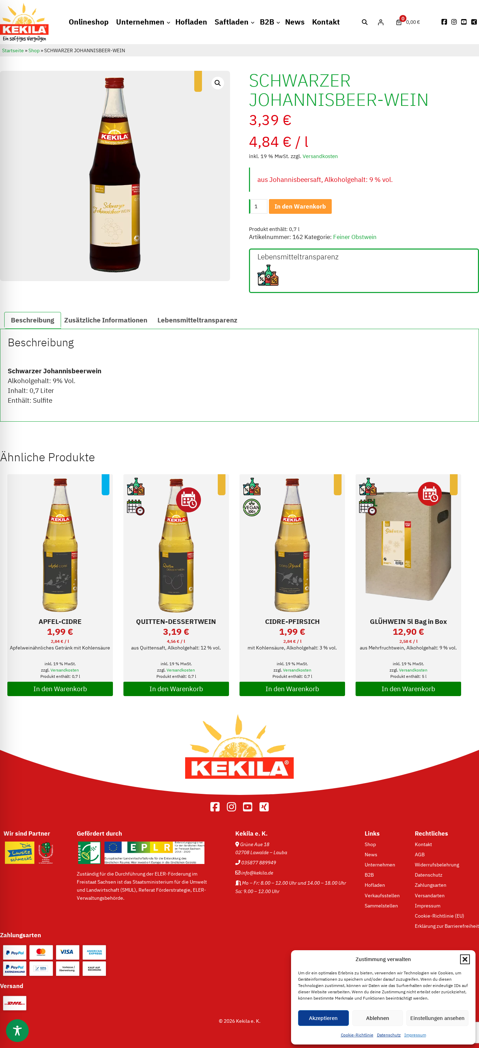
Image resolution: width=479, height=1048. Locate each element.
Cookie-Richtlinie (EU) (439, 915)
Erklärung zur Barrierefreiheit (447, 926)
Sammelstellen (381, 905)
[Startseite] (24, 40)
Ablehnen (377, 1018)
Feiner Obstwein (355, 237)
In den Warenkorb (300, 206)
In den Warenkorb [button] (60, 689)
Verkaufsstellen (382, 895)
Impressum (415, 1034)
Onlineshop (89, 22)
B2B (267, 22)
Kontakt (326, 22)
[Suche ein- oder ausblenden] (365, 22)
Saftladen (232, 22)
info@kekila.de (257, 872)
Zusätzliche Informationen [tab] (105, 320)
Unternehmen (140, 22)
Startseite (13, 50)
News (295, 22)
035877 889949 (258, 862)
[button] (464, 959)
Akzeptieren (323, 1018)
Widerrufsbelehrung (437, 864)
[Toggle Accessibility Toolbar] (17, 1031)
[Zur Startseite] (239, 789)
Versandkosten (320, 156)
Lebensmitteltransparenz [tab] (197, 320)
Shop (34, 50)
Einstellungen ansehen (437, 1018)
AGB (420, 854)
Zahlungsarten (430, 885)
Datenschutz (389, 1034)
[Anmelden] (380, 22)
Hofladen (191, 22)
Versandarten (430, 895)
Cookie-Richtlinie (357, 1034)
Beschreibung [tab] (32, 320)
